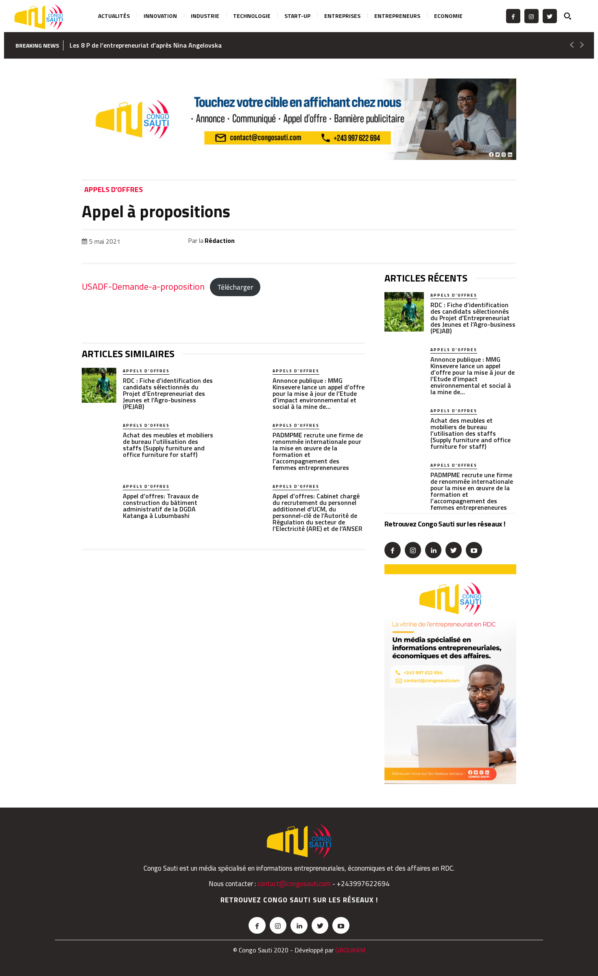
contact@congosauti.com (294, 883)
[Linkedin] (451, 242)
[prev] (571, 45)
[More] (507, 242)
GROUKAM (350, 950)
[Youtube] (474, 550)
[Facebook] (513, 16)
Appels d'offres (113, 190)
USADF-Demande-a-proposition (143, 286)
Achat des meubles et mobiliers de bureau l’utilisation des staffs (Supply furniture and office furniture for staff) (168, 444)
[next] (581, 45)
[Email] (470, 242)
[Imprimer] (488, 242)
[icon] (572, 15)
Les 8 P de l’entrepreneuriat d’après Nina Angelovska (146, 45)
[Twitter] (550, 16)
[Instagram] (531, 16)
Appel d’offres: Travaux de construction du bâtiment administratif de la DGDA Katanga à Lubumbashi (161, 505)
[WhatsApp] (432, 242)
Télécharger (235, 287)
